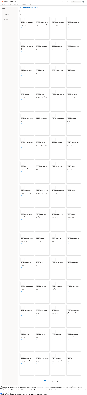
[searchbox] (11, 11)
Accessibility (7, 390)
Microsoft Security (8, 389)
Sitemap (11, 394)
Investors (81, 389)
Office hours (22, 386)
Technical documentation (37, 386)
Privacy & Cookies (21, 394)
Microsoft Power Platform (29, 389)
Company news (68, 389)
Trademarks (32, 394)
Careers (56, 389)
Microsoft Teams (37, 389)
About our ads (38, 394)
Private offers (44, 386)
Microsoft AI (2, 389)
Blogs (12, 386)
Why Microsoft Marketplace (5, 386)
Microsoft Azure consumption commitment (56, 386)
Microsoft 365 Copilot (45, 389)
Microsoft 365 (20, 389)
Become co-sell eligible (41, 387)
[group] (21, 27)
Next (58, 381)
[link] (27, 28)
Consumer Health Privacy (5, 394)
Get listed (82, 386)
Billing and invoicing (69, 386)
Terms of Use (27, 394)
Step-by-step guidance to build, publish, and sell (27, 387)
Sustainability (13, 390)
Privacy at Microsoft (75, 389)
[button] (20, 11)
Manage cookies (44, 394)
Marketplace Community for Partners (53, 387)
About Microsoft (61, 389)
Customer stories (16, 386)
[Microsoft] (5, 1)
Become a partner (76, 386)
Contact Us (15, 394)
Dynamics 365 (15, 389)
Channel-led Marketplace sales (67, 387)
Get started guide (28, 386)
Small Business (52, 389)
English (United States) (4, 392)
